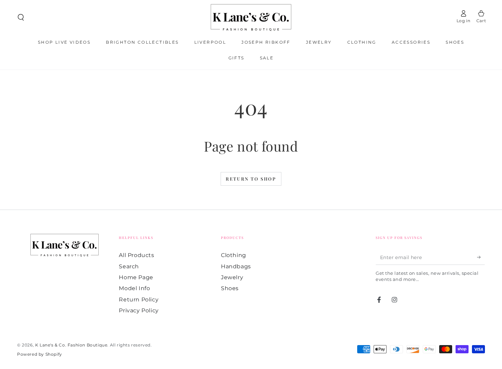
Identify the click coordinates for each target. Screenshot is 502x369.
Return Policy (138, 299)
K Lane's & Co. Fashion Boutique (71, 344)
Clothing (233, 255)
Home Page (136, 277)
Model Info (134, 288)
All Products (136, 255)
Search (129, 266)
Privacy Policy (138, 310)
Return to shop (251, 179)
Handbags (236, 266)
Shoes (230, 288)
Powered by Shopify (39, 354)
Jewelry (232, 277)
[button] (21, 17)
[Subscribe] (481, 257)
